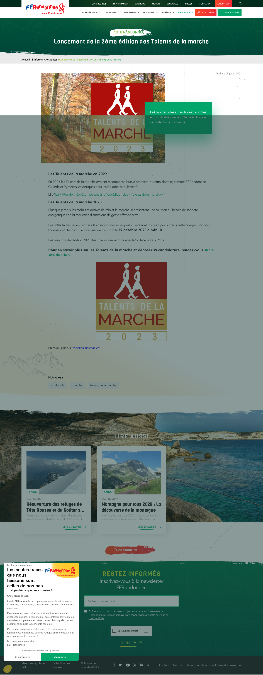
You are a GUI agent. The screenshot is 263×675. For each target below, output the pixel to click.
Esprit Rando (120, 3)
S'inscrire (128, 642)
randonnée (57, 385)
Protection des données (61, 665)
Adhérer (166, 12)
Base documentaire (229, 665)
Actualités (51, 59)
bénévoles (172, 3)
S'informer (184, 12)
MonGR (156, 3)
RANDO (32, 492)
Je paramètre (22, 656)
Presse (188, 3)
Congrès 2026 (99, 3)
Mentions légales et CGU (33, 665)
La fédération (90, 12)
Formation (205, 3)
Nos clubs (148, 12)
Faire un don (223, 3)
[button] (7, 669)
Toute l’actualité (125, 549)
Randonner (130, 12)
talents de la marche (103, 385)
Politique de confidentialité (90, 665)
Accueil (25, 59)
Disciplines (110, 12)
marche (77, 385)
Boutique (140, 3)
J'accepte (60, 656)
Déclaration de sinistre (200, 665)
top (199, 651)
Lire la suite (71, 527)
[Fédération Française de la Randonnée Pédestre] (45, 8)
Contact (164, 665)
